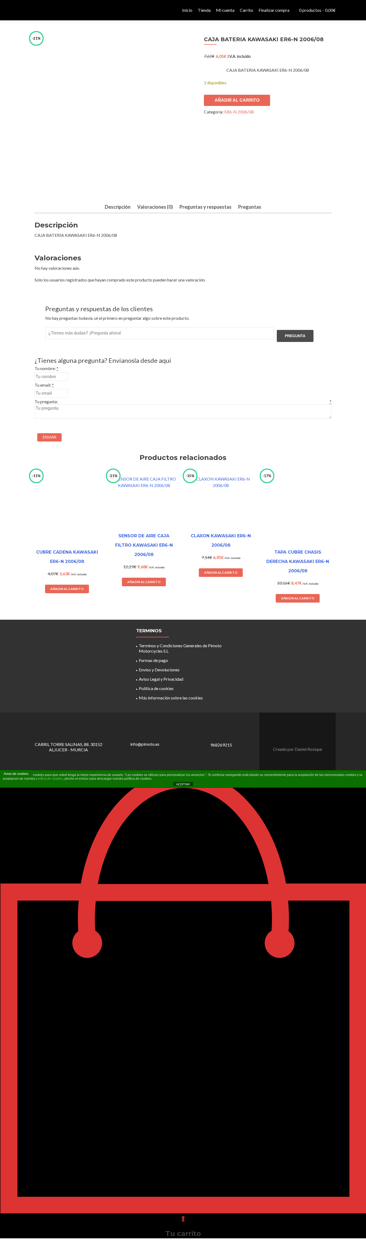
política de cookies (49, 779)
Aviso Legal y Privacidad (161, 679)
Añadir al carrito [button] (67, 589)
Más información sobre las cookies (171, 697)
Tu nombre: (45, 368)
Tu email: (43, 384)
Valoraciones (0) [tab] (155, 207)
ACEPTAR (183, 784)
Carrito (246, 10)
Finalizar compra (274, 10)
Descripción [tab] (117, 207)
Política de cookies (156, 688)
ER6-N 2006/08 (239, 111)
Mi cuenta (225, 10)
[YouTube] (301, 736)
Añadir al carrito (237, 100)
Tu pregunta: (46, 401)
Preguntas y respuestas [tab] (205, 207)
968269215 (221, 744)
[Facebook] (294, 736)
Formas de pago (153, 660)
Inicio (187, 10)
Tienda (204, 10)
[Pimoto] (43, 10)
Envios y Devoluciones (159, 669)
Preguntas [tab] (249, 207)
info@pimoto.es (144, 744)
